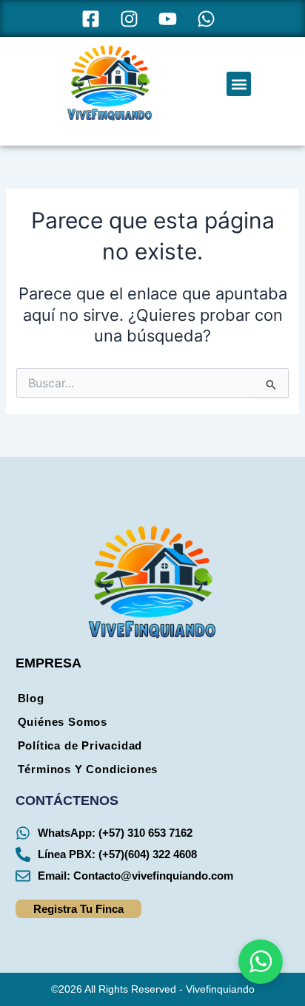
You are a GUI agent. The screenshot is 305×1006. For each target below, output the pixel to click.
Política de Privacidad (80, 746)
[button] (239, 84)
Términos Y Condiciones (88, 769)
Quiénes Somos (62, 722)
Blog (31, 698)
